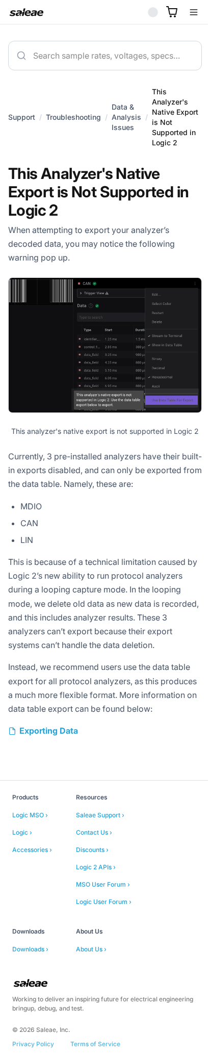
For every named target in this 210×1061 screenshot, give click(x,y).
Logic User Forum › (104, 932)
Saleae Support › (100, 845)
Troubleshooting (73, 122)
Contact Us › (94, 863)
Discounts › (92, 880)
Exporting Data (48, 762)
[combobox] (101, 55)
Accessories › (32, 880)
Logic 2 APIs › (96, 897)
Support (21, 122)
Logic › (22, 863)
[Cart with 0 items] (164, 11)
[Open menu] (186, 12)
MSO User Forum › (103, 915)
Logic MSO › (30, 845)
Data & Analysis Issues (126, 122)
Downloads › (30, 980)
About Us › (91, 980)
